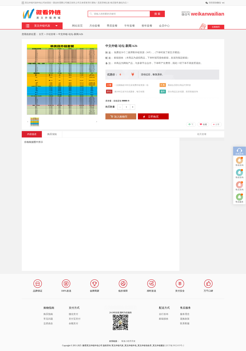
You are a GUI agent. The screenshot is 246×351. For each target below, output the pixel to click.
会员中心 (164, 25)
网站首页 (77, 25)
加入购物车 (121, 116)
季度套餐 (112, 25)
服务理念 (184, 314)
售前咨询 (239, 165)
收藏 (205, 124)
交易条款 (48, 323)
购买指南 (48, 314)
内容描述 (31, 134)
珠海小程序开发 (128, 341)
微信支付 (73, 314)
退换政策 (184, 319)
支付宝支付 (74, 319)
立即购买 (153, 116)
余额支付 (73, 323)
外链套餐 (51, 34)
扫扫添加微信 (215, 3)
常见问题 (48, 319)
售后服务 (239, 202)
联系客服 (184, 323)
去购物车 (216, 27)
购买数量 (110, 107)
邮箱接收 (163, 319)
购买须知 (52, 134)
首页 (41, 34)
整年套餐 (147, 25)
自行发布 (163, 314)
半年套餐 (129, 25)
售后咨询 (239, 189)
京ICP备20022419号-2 (174, 345)
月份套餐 (94, 25)
